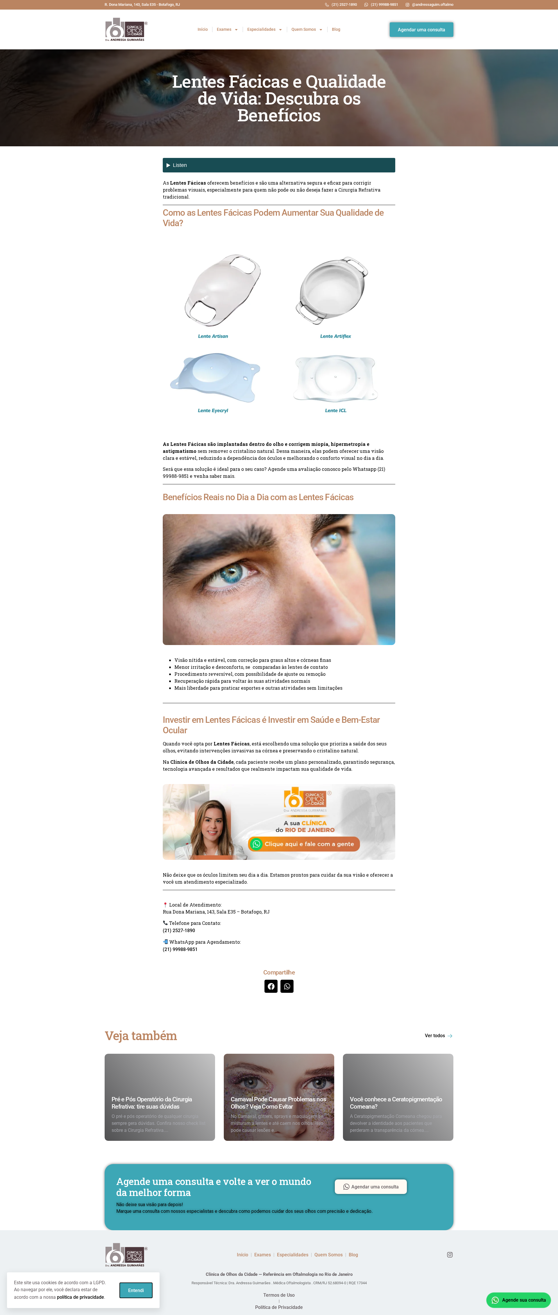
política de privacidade (80, 1297)
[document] (279, 657)
